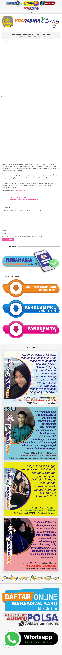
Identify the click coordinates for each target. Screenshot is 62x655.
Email (4, 230)
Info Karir (43, 36)
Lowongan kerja (21, 190)
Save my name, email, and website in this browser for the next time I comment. (23, 236)
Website (4, 233)
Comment (5, 213)
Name (4, 227)
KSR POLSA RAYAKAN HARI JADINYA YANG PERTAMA (24, 200)
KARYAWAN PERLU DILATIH (18, 198)
